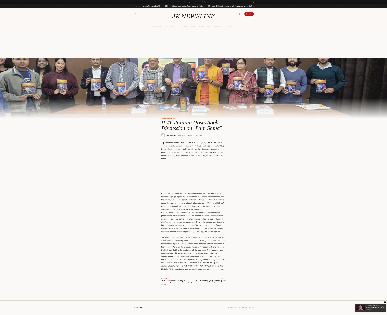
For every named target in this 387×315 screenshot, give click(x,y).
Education (218, 26)
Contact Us (229, 26)
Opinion (193, 26)
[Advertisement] (193, 43)
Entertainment (205, 26)
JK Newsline (193, 16)
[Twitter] (253, 2)
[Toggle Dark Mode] (240, 14)
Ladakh (174, 26)
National (183, 26)
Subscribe (249, 14)
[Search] (135, 14)
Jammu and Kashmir (160, 26)
